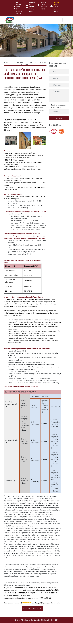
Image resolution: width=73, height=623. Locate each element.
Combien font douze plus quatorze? (58, 106)
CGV (56, 620)
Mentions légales (47, 620)
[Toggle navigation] (65, 20)
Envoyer (59, 118)
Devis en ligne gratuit (32, 608)
